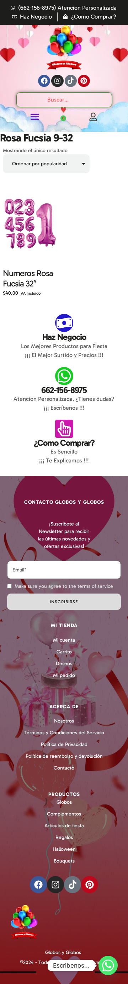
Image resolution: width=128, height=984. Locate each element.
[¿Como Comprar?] (64, 429)
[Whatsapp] (108, 965)
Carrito (64, 652)
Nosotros (64, 721)
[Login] (93, 117)
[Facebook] (44, 81)
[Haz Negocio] (64, 323)
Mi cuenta (64, 640)
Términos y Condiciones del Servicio (64, 733)
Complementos (64, 814)
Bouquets (64, 861)
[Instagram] (57, 81)
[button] (107, 953)
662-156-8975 (64, 390)
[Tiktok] (71, 81)
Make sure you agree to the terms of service (64, 586)
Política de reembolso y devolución (64, 756)
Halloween (64, 849)
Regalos (64, 837)
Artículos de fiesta (64, 826)
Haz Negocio (64, 337)
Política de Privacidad (64, 744)
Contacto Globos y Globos (64, 502)
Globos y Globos (63, 952)
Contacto (64, 768)
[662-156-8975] (64, 376)
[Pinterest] (84, 81)
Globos (64, 802)
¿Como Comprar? (64, 442)
